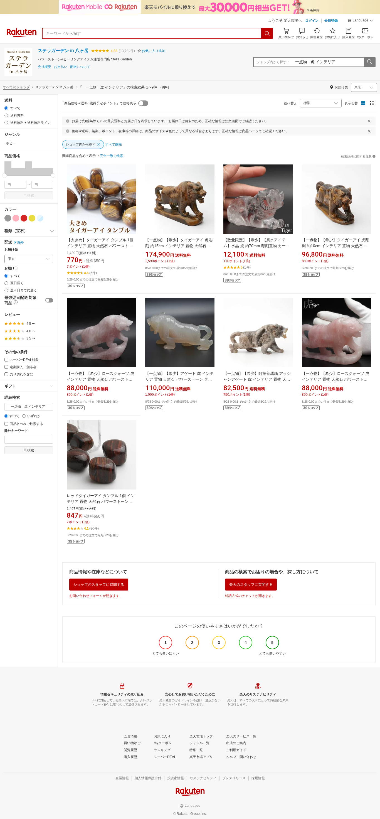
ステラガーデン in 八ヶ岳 (63, 50)
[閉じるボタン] (369, 121)
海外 (20, 242)
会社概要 (44, 67)
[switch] (49, 300)
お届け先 (11, 250)
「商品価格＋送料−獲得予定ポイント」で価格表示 (98, 103)
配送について (80, 67)
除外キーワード (16, 431)
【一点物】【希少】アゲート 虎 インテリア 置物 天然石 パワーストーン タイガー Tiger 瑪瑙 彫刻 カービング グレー (179, 379)
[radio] (6, 108)
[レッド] (24, 218)
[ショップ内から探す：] (369, 62)
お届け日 (11, 268)
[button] (360, 21)
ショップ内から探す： (273, 62)
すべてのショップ (16, 87)
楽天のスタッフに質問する (251, 584)
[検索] (267, 33)
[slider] (5, 175)
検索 (30, 195)
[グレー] (7, 218)
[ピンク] (16, 218)
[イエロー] (32, 218)
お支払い (60, 67)
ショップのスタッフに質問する (98, 584)
